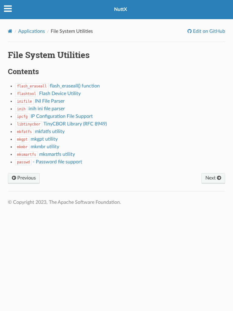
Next (211, 178)
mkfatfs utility (41, 131)
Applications (31, 31)
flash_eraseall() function (58, 86)
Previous (26, 178)
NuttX (120, 9)
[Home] (10, 31)
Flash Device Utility (49, 93)
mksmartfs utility (46, 154)
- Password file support (49, 161)
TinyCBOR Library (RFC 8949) (62, 123)
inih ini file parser (41, 108)
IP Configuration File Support (55, 116)
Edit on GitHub (208, 31)
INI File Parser (41, 101)
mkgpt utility (37, 139)
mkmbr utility (38, 146)
